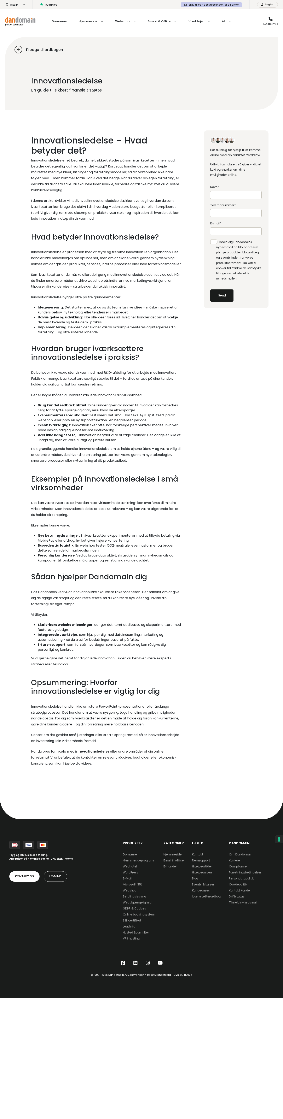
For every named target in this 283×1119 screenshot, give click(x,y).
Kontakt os (24, 876)
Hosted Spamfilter (136, 932)
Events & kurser (203, 884)
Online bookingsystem (139, 914)
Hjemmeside (172, 854)
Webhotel (130, 866)
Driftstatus (236, 896)
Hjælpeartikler (202, 866)
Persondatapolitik (241, 878)
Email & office (173, 860)
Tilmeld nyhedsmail (243, 902)
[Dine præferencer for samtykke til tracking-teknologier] (279, 839)
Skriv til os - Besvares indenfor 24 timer (214, 4)
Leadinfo (129, 926)
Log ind (55, 876)
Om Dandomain (240, 854)
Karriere (234, 860)
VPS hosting (131, 938)
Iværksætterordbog (206, 896)
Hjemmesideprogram (138, 860)
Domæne (130, 854)
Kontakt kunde (239, 890)
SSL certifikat (132, 920)
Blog (195, 878)
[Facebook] (123, 963)
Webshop (130, 890)
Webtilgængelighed (137, 902)
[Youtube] (160, 963)
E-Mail (127, 878)
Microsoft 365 (133, 884)
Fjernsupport (201, 860)
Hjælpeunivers (202, 872)
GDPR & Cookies (134, 908)
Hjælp (14, 4)
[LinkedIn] (135, 963)
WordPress (130, 872)
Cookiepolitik (238, 884)
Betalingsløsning (134, 896)
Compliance (238, 866)
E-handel (170, 866)
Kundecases (201, 890)
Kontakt (197, 854)
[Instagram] (148, 963)
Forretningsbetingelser (245, 872)
